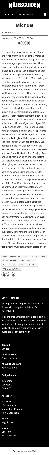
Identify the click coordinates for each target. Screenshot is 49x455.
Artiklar (8, 14)
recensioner (38, 256)
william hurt (9, 265)
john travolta (27, 261)
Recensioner (26, 14)
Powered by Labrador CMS (24, 451)
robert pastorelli (19, 256)
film (5, 256)
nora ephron (9, 261)
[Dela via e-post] (28, 43)
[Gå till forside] (24, 5)
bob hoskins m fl (28, 265)
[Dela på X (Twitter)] (24, 43)
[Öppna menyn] (44, 14)
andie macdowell (11, 269)
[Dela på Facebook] (20, 43)
